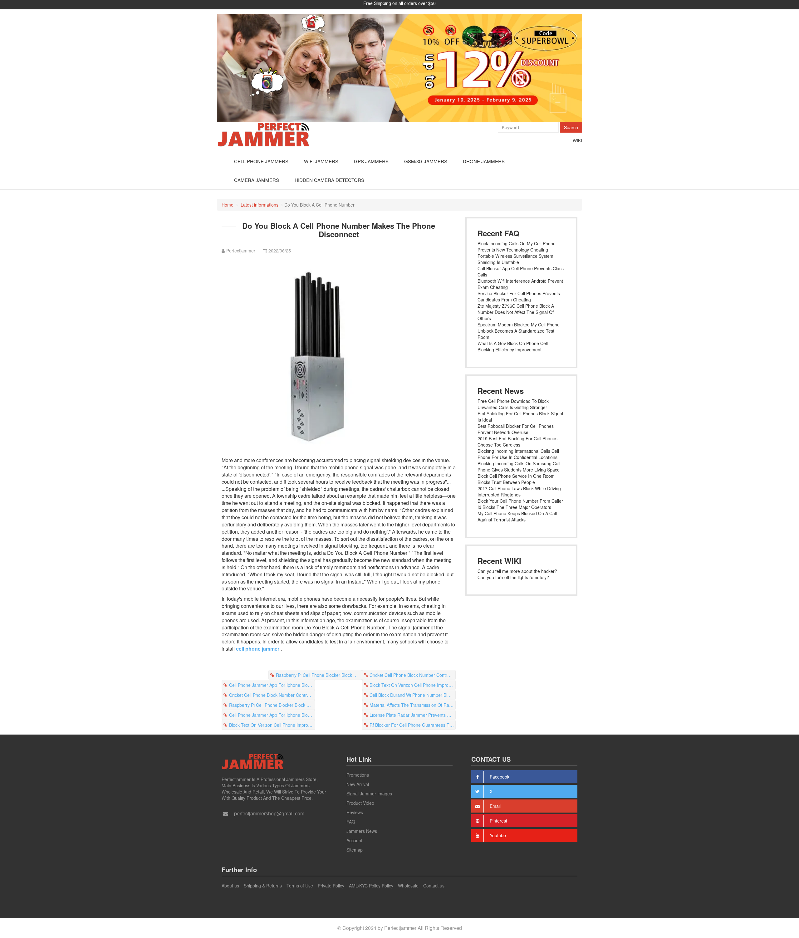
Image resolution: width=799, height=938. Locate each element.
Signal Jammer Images (369, 793)
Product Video (360, 803)
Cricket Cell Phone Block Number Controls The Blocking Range (413, 675)
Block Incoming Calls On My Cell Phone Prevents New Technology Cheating (517, 246)
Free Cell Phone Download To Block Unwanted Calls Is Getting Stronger (513, 404)
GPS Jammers (371, 161)
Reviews (354, 812)
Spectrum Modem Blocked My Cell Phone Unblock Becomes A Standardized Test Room (519, 330)
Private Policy (331, 885)
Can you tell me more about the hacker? (517, 571)
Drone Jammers (484, 161)
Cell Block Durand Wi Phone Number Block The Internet (413, 695)
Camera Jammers (256, 180)
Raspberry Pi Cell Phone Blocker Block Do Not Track (319, 675)
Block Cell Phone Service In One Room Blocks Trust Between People (516, 479)
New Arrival (357, 784)
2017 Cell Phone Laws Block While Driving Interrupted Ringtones (519, 491)
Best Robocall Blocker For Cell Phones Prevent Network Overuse (516, 429)
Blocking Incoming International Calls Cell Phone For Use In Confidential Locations (518, 454)
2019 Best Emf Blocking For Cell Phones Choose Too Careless (517, 441)
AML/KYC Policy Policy (371, 885)
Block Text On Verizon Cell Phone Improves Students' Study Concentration (413, 685)
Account (354, 840)
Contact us (433, 885)
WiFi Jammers (321, 161)
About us (230, 885)
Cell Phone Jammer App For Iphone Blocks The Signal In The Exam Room (272, 685)
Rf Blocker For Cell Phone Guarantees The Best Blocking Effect (413, 725)
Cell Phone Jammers (261, 161)
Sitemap (354, 850)
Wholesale (408, 885)
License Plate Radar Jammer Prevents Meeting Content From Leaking (413, 715)
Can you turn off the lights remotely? (513, 577)
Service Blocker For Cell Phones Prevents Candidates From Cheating (519, 296)
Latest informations (259, 205)
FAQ (350, 821)
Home (227, 205)
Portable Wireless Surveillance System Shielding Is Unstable (515, 259)
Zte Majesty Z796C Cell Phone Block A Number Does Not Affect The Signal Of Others (516, 312)
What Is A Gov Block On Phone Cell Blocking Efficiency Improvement (513, 346)
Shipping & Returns (263, 885)
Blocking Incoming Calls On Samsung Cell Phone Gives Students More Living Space (519, 466)
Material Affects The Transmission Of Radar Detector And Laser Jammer (413, 705)
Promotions (357, 775)
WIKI (577, 140)
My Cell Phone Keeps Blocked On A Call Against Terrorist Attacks (517, 516)
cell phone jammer (257, 648)
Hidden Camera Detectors (329, 180)
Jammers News (361, 831)
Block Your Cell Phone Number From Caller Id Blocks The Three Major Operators (520, 504)
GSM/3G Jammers (425, 161)
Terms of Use (300, 885)
